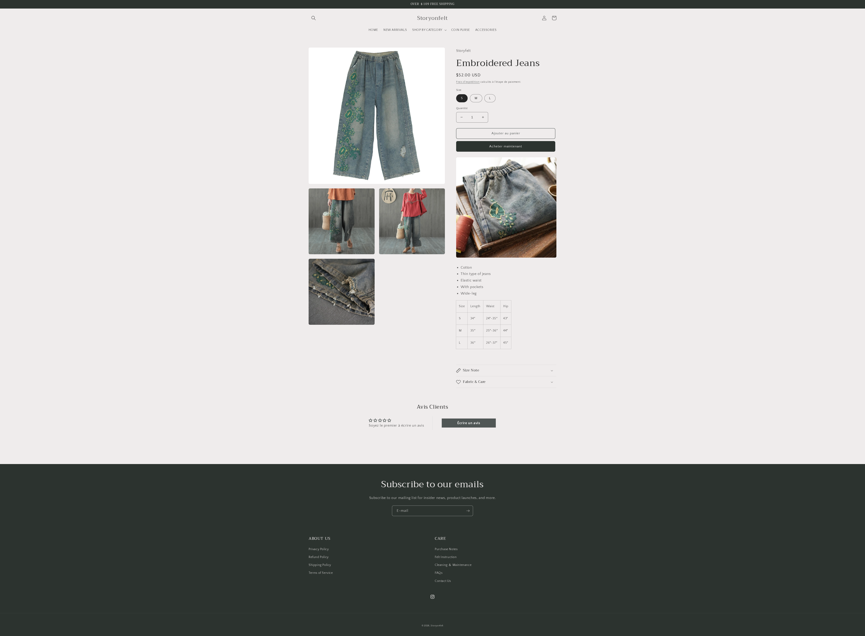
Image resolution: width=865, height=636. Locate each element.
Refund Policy (319, 557)
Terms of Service (321, 573)
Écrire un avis (468, 423)
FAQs (438, 573)
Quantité (462, 108)
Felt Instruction (446, 557)
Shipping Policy (320, 565)
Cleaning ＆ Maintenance (453, 565)
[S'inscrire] (468, 511)
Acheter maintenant (505, 146)
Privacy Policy (319, 549)
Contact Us (443, 581)
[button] (314, 18)
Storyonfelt (437, 626)
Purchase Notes (446, 549)
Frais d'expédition (468, 81)
